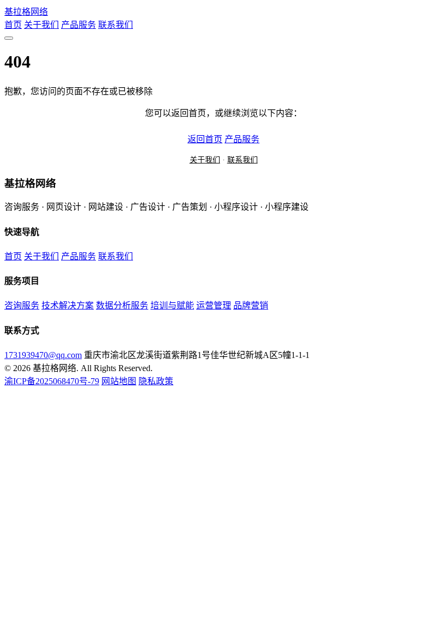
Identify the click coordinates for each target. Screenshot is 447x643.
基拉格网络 (26, 11)
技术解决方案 (67, 305)
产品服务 (78, 24)
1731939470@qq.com (43, 355)
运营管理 (213, 305)
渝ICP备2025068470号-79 (51, 381)
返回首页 (205, 139)
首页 (13, 24)
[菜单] (8, 38)
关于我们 (41, 24)
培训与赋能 (172, 305)
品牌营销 (250, 305)
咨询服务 (21, 305)
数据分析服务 (122, 305)
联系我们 (115, 24)
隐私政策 (155, 381)
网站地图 (118, 381)
